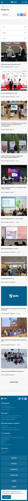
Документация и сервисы (10, 423)
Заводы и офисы (5, 450)
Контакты (4, 448)
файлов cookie (19, 493)
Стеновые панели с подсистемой (9, 417)
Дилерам (14, 458)
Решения (4, 413)
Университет (14, 469)
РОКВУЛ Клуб (14, 475)
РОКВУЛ (14, 481)
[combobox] (14, 27)
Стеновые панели (5, 409)
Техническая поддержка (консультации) (10, 429)
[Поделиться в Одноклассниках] (24, 14)
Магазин (14, 463)
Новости (3, 442)
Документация (4, 425)
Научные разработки (6, 444)
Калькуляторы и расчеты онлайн (9, 427)
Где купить (3, 452)
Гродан (14, 486)
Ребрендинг (4, 440)
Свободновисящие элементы (8, 407)
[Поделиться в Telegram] (18, 14)
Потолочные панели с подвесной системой (11, 415)
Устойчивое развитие (6, 435)
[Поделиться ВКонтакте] (21, 14)
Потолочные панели (6, 405)
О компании (5, 433)
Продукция (5, 403)
